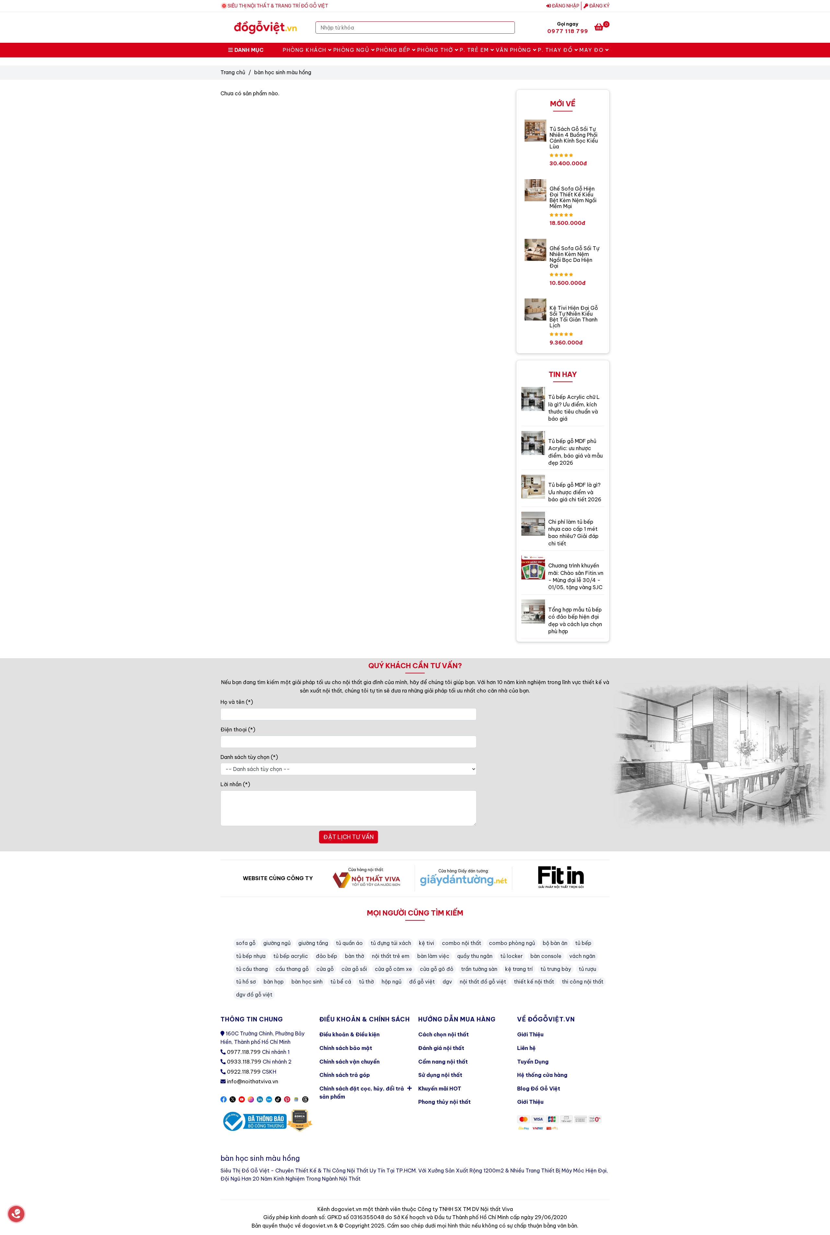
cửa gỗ (325, 969)
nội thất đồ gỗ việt (483, 981)
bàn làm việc (433, 956)
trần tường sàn (479, 969)
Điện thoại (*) (237, 729)
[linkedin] (260, 1099)
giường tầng (313, 943)
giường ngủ (276, 943)
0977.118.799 (244, 1052)
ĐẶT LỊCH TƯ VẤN (348, 837)
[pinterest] (287, 1099)
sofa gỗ (245, 943)
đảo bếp (326, 956)
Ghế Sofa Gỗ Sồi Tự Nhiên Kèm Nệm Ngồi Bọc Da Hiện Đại (574, 257)
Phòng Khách (305, 50)
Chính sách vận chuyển (349, 1061)
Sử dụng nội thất (440, 1075)
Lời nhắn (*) (235, 784)
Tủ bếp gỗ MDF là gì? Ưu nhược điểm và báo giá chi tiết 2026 (574, 492)
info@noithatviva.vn (252, 1081)
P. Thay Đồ (556, 50)
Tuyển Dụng (533, 1061)
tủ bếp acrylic (290, 956)
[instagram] (251, 1099)
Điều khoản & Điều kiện (349, 1034)
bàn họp (274, 981)
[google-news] (296, 1099)
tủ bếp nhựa (251, 956)
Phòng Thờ (436, 50)
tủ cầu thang (252, 969)
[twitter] (233, 1099)
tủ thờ (366, 981)
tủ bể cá (340, 981)
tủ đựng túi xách (391, 943)
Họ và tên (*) (236, 702)
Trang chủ (232, 72)
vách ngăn (582, 956)
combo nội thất (461, 943)
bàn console (546, 956)
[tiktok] (278, 1099)
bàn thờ (354, 956)
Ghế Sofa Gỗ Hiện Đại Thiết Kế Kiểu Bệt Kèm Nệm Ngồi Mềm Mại (573, 197)
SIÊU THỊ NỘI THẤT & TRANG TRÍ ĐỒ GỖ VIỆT (278, 6)
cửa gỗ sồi (354, 969)
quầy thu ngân (474, 956)
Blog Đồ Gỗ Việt (538, 1088)
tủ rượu (587, 969)
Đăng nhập (565, 6)
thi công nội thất (582, 981)
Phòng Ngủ (352, 50)
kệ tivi (426, 943)
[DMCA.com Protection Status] (300, 1121)
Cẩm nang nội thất (443, 1061)
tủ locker (511, 956)
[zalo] (269, 1099)
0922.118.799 (244, 1071)
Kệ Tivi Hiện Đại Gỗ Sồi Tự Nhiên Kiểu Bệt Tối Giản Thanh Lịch (574, 316)
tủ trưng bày (555, 969)
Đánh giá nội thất (441, 1048)
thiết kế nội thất (534, 981)
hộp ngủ (391, 981)
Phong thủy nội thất (444, 1102)
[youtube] (242, 1099)
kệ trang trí (519, 969)
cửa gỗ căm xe (393, 969)
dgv (447, 981)
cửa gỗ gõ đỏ (436, 969)
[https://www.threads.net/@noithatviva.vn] (305, 1099)
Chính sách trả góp (344, 1075)
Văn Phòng (514, 50)
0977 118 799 (567, 31)
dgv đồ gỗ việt (254, 994)
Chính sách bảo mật (345, 1048)
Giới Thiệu (530, 1034)
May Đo (592, 50)
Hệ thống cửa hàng (542, 1075)
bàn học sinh (307, 981)
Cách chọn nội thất (443, 1034)
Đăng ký (599, 6)
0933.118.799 (244, 1061)
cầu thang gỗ (292, 969)
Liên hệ (526, 1048)
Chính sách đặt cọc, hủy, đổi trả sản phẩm (361, 1092)
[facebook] (223, 1099)
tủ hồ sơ (246, 981)
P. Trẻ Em (475, 50)
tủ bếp (583, 943)
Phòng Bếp (394, 50)
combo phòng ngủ (512, 943)
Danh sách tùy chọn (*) (249, 757)
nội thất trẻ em (390, 956)
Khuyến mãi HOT (439, 1088)
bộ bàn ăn (555, 943)
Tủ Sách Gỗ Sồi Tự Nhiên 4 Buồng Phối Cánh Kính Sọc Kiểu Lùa (574, 137)
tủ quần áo (349, 943)
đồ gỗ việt (422, 981)
